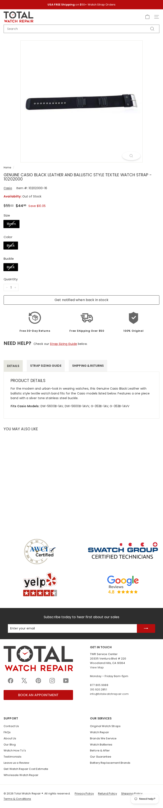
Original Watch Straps (105, 726)
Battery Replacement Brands (110, 763)
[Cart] (147, 17)
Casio (8, 188)
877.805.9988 (99, 685)
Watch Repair (99, 732)
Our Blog (10, 745)
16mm (11, 224)
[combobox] (81, 29)
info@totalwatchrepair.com (109, 694)
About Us (10, 738)
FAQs (7, 732)
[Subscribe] (146, 628)
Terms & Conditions (17, 799)
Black (11, 245)
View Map (97, 667)
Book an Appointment (38, 695)
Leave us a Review (16, 763)
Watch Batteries (101, 745)
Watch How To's (15, 750)
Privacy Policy (84, 793)
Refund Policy (107, 793)
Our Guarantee (100, 757)
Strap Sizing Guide (63, 344)
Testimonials (12, 757)
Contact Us (11, 726)
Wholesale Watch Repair (21, 775)
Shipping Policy (131, 793)
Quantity (11, 279)
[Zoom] (131, 155)
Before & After (100, 750)
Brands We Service (103, 738)
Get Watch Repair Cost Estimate (26, 769)
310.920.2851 (98, 689)
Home (7, 167)
